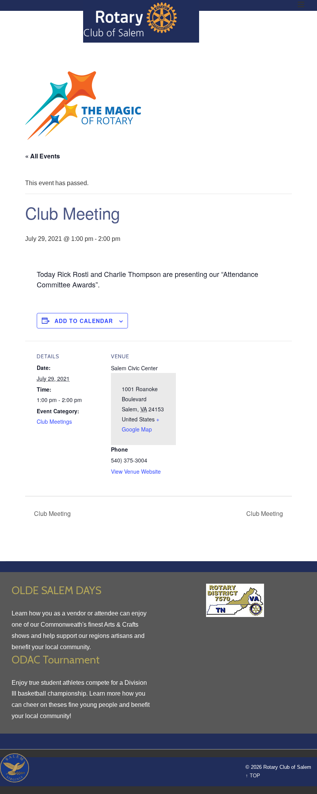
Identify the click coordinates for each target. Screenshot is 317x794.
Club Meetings (54, 421)
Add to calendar (84, 321)
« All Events (42, 155)
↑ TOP (252, 776)
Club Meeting (51, 513)
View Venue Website (136, 471)
